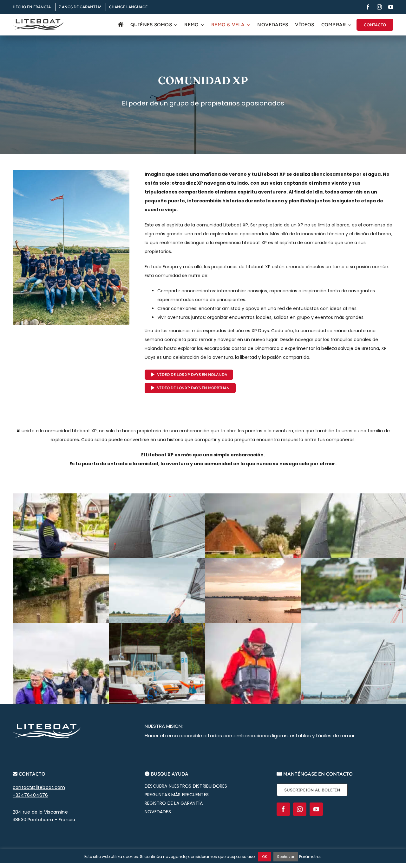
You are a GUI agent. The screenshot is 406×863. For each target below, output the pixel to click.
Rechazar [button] (285, 856)
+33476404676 (30, 795)
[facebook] (367, 7)
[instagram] (379, 7)
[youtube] (390, 7)
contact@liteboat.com (39, 787)
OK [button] (264, 856)
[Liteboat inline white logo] (47, 726)
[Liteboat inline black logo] (38, 21)
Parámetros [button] (310, 856)
